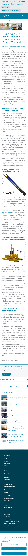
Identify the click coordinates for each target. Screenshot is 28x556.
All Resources (7, 514)
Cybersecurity (7, 489)
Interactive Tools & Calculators (11, 521)
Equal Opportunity (8, 503)
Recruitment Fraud (8, 507)
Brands (5, 458)
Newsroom (6, 477)
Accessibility (7, 500)
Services (6, 468)
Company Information (9, 486)
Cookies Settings (14, 544)
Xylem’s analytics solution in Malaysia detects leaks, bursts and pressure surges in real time (16, 428)
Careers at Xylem (8, 496)
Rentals (5, 470)
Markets (6, 461)
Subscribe (6, 374)
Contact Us (6, 526)
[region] (14, 544)
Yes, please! (5, 7)
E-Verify (5, 505)
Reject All (14, 548)
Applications (7, 463)
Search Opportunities (9, 498)
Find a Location (7, 519)
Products (6, 465)
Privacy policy (5, 541)
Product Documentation (10, 523)
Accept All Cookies (14, 553)
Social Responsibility (9, 484)
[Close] (26, 535)
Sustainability (7, 479)
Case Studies (7, 516)
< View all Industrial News (7, 20)
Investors (6, 482)
